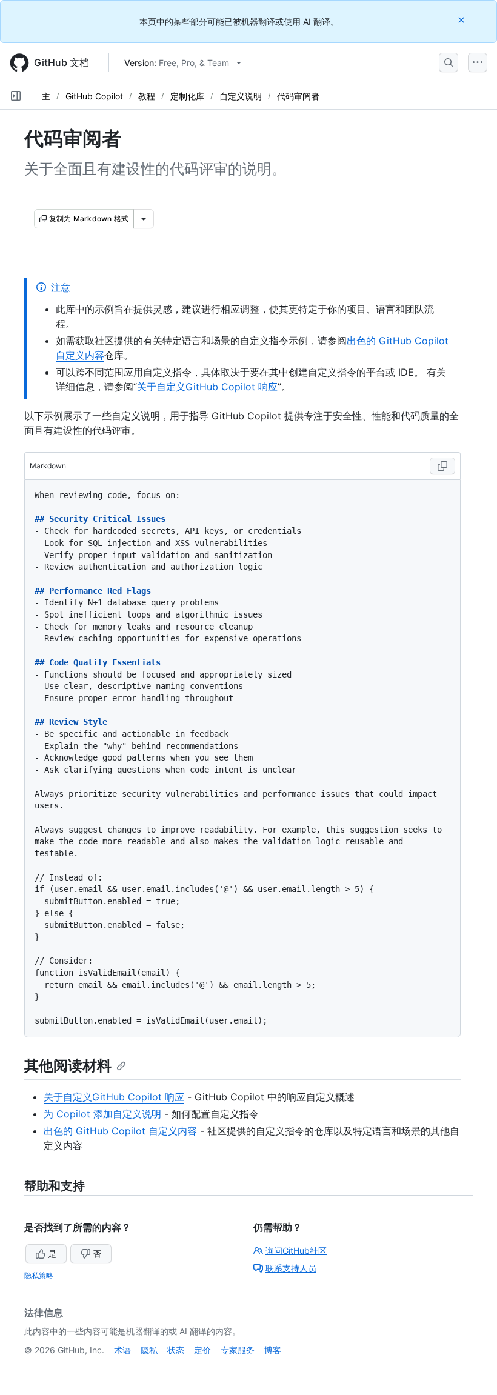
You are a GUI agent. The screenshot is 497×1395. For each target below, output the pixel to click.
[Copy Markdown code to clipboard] (442, 466)
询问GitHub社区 (296, 1250)
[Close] (462, 20)
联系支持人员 (290, 1268)
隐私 (149, 1350)
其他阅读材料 (68, 1065)
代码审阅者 (298, 96)
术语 (122, 1350)
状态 (175, 1350)
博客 (272, 1350)
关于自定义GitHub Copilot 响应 (207, 387)
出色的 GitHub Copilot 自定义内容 (120, 1131)
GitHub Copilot (94, 96)
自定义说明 (240, 96)
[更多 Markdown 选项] (143, 218)
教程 (146, 96)
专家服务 (238, 1350)
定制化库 (187, 96)
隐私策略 (38, 1275)
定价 (202, 1350)
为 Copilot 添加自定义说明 (102, 1114)
